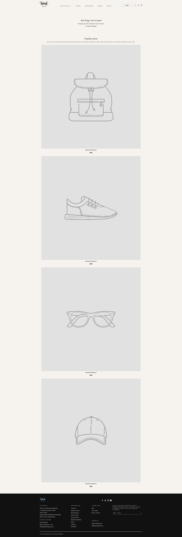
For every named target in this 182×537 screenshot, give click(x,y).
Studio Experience (97, 523)
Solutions (100, 6)
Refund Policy (75, 512)
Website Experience (97, 525)
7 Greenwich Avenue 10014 (48, 510)
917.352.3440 (44, 522)
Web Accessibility (76, 519)
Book (127, 5)
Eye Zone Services (65, 6)
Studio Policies (75, 510)
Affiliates (73, 526)
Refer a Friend (96, 512)
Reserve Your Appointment (47, 516)
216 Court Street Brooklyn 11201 (49, 508)
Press (72, 522)
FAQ (93, 508)
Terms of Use (75, 515)
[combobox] (115, 513)
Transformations (89, 6)
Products (78, 6)
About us (109, 6)
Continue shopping (91, 26)
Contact (73, 508)
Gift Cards (95, 510)
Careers (73, 524)
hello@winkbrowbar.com (47, 526)
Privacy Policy (75, 517)
